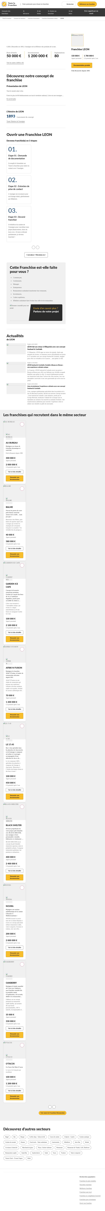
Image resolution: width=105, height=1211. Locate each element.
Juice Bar (77, 1142)
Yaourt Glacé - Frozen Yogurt (14, 1158)
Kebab (87, 1142)
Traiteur (63, 1153)
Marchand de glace (27, 1147)
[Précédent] (33, 247)
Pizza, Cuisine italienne (45, 1147)
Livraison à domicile (11, 1147)
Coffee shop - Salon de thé (37, 1137)
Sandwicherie (36, 1153)
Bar (15, 1137)
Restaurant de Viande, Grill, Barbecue (78, 1147)
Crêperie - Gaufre (69, 1137)
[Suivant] (37, 247)
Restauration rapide (11, 1153)
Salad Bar (24, 1153)
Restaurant (59, 1147)
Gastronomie (55, 1142)
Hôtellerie (67, 1142)
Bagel (7, 1137)
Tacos (54, 1153)
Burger (23, 1137)
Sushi (46, 1153)
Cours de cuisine (54, 1137)
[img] (19, 12)
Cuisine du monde (10, 1142)
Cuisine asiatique (84, 1137)
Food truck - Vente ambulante (38, 1142)
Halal (29, 1158)
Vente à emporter (75, 1153)
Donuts (23, 1142)
